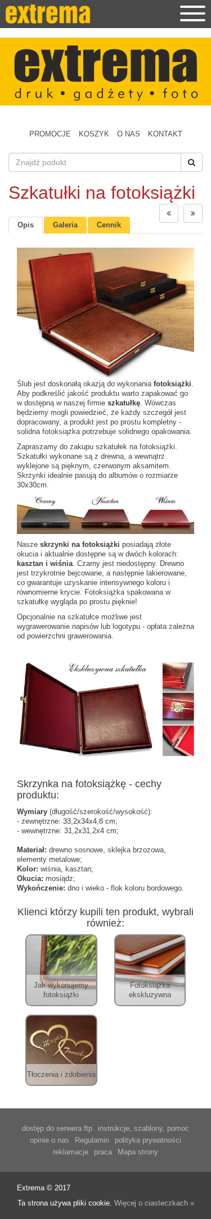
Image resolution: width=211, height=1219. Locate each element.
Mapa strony (138, 1152)
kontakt (165, 134)
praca (103, 1152)
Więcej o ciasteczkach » (154, 1203)
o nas (128, 134)
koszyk (94, 134)
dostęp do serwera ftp (57, 1128)
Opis (25, 225)
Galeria (65, 225)
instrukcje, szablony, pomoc (143, 1128)
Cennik (109, 225)
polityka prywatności (148, 1140)
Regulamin (92, 1140)
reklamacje (70, 1152)
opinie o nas (49, 1140)
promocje (50, 134)
